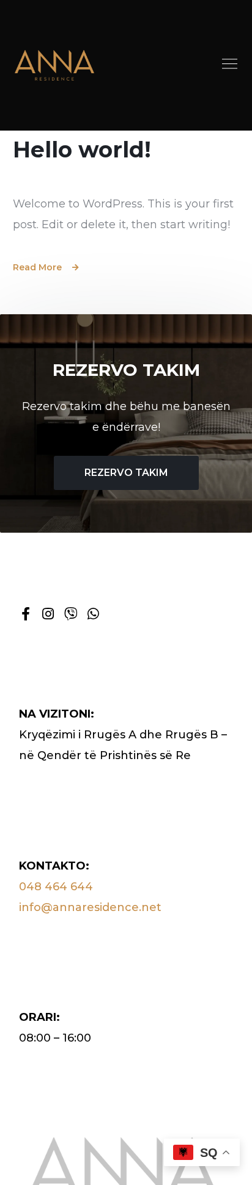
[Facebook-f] (25, 614)
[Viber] (71, 614)
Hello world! (82, 149)
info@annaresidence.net (90, 907)
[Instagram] (48, 614)
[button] (230, 65)
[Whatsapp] (93, 614)
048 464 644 (56, 886)
